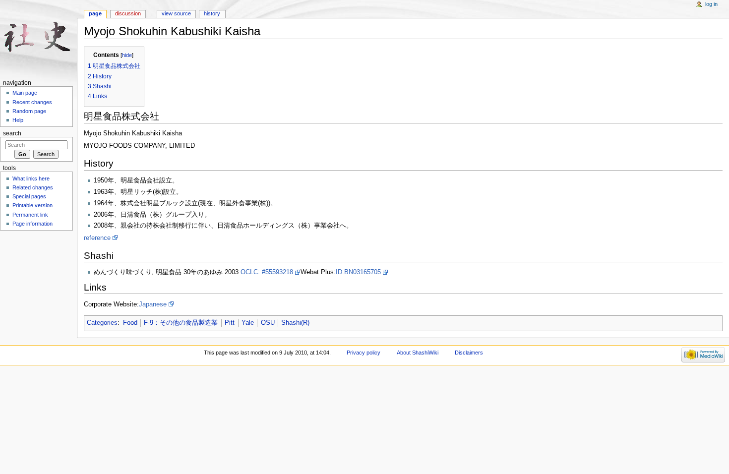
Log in (711, 4)
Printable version (32, 205)
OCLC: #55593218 (267, 272)
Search (12, 133)
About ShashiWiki (417, 353)
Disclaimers (469, 353)
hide (127, 55)
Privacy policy (363, 353)
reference (97, 238)
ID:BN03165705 (358, 272)
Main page (24, 93)
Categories (102, 322)
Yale (248, 322)
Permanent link (30, 215)
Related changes (32, 187)
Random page (29, 111)
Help (17, 120)
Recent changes (32, 102)
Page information (32, 224)
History (212, 13)
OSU (268, 322)
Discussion (128, 13)
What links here (31, 178)
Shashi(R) (295, 322)
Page (95, 13)
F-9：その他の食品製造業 (181, 322)
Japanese (153, 304)
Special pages (29, 196)
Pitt (230, 322)
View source (176, 13)
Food (130, 322)
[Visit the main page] (38, 38)
